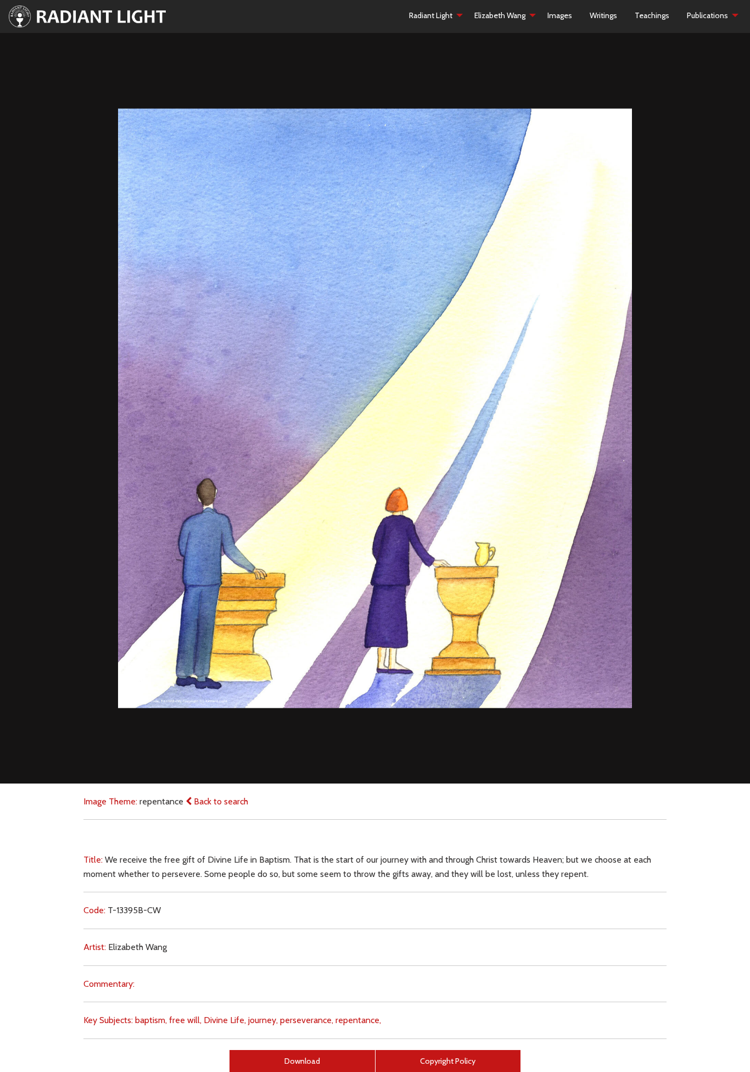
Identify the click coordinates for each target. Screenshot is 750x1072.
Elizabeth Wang (499, 15)
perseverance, (306, 1020)
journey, (263, 1020)
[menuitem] (433, 15)
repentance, (358, 1020)
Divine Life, (225, 1020)
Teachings (652, 15)
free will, (185, 1020)
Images (559, 15)
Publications (707, 15)
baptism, (151, 1020)
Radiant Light (430, 15)
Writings (603, 15)
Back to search (220, 801)
